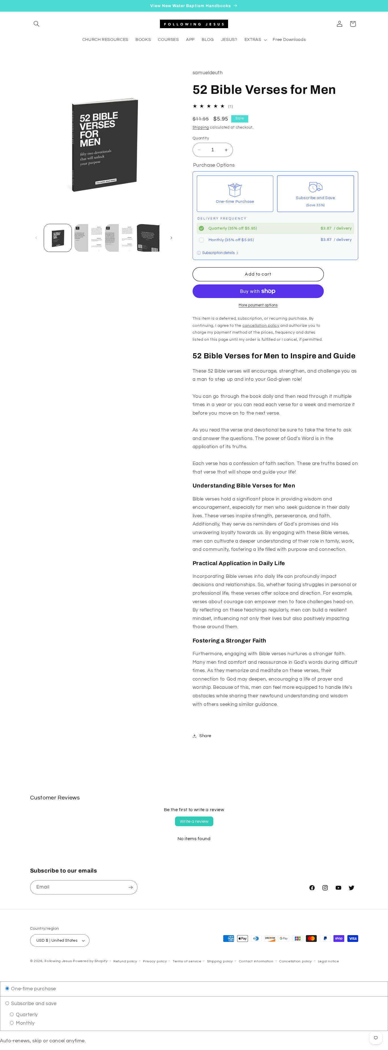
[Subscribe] (130, 887)
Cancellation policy (295, 961)
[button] (36, 23)
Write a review (194, 821)
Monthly (24, 1023)
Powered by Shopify (90, 961)
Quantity (201, 138)
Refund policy (125, 961)
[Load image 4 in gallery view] (149, 238)
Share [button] (205, 736)
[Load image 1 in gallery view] (58, 238)
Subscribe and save (33, 1003)
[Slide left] (36, 238)
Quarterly (25, 1014)
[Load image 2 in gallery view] (88, 238)
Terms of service (187, 961)
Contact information (256, 961)
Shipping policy (220, 961)
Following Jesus (58, 961)
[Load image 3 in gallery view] (119, 238)
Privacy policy (155, 961)
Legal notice (328, 961)
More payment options (258, 305)
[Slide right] (171, 238)
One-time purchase (33, 988)
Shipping (201, 127)
